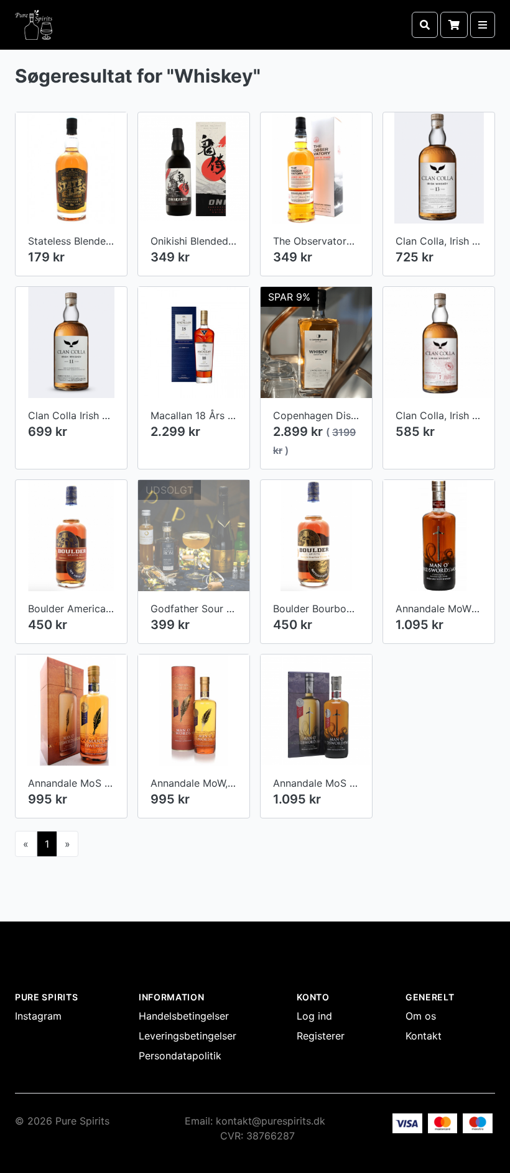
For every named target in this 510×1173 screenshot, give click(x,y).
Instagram (38, 1016)
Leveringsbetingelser (187, 1036)
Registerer (321, 1036)
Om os (421, 1016)
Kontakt (424, 1036)
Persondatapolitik (180, 1055)
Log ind (314, 1016)
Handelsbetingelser (184, 1016)
